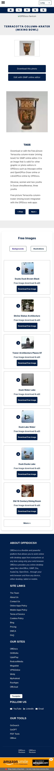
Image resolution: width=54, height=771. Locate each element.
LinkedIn (30, 709)
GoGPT (13, 730)
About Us (14, 597)
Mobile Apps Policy (18, 610)
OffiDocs (14, 649)
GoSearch (14, 725)
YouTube (17, 709)
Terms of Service (17, 614)
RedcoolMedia (16, 661)
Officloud (14, 687)
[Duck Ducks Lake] (28, 459)
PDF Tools (14, 734)
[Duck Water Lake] (28, 385)
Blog (12, 623)
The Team (14, 593)
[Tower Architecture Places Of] (28, 348)
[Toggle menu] (3, 3)
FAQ (12, 635)
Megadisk (14, 666)
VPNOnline (15, 670)
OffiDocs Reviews (21, 751)
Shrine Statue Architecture (27, 316)
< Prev (20, 212)
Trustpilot (16, 696)
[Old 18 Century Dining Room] (28, 496)
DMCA (13, 631)
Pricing (13, 627)
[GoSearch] (19, 10)
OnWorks (14, 653)
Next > (34, 212)
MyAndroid (15, 678)
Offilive (13, 738)
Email (41, 709)
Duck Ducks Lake (27, 464)
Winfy (12, 674)
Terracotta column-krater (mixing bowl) (27, 28)
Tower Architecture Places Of (27, 353)
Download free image (27, 289)
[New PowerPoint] (43, 10)
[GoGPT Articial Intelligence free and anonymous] (11, 10)
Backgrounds (18, 249)
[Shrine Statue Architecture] (28, 311)
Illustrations (38, 249)
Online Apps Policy (18, 606)
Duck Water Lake (27, 390)
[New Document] (27, 10)
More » (27, 523)
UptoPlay (14, 657)
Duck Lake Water (27, 427)
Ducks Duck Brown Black (27, 279)
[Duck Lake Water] (28, 422)
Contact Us (15, 601)
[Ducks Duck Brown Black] (28, 274)
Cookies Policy (16, 618)
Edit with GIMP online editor (27, 77)
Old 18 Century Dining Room (27, 501)
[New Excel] (35, 10)
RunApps (14, 683)
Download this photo (27, 68)
